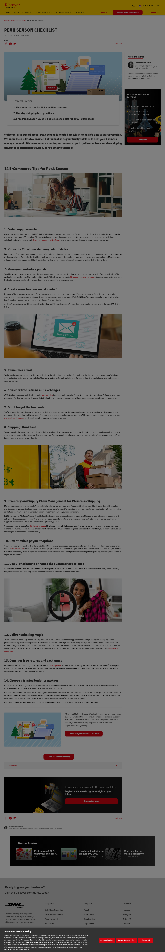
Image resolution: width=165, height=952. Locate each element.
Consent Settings (106, 940)
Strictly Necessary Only (126, 940)
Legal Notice (24, 949)
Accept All (146, 940)
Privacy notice (15, 949)
